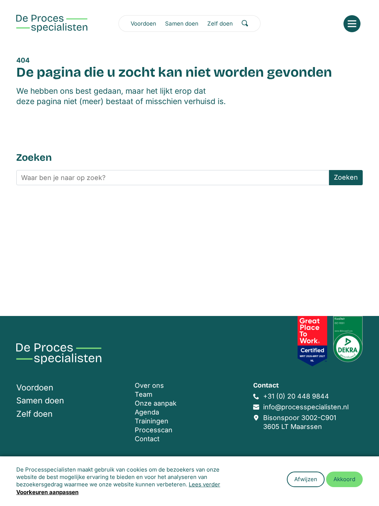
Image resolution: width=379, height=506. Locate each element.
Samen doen (181, 23)
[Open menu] (352, 24)
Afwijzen (305, 479)
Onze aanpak (156, 403)
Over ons (149, 385)
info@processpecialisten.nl (306, 407)
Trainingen (151, 421)
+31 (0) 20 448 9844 (296, 396)
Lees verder (204, 484)
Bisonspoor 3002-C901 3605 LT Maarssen (299, 422)
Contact (147, 439)
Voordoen (143, 23)
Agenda (147, 412)
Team (143, 394)
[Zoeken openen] (245, 23)
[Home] (51, 23)
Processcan (153, 430)
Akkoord (344, 479)
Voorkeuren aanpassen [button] (47, 492)
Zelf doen (220, 23)
